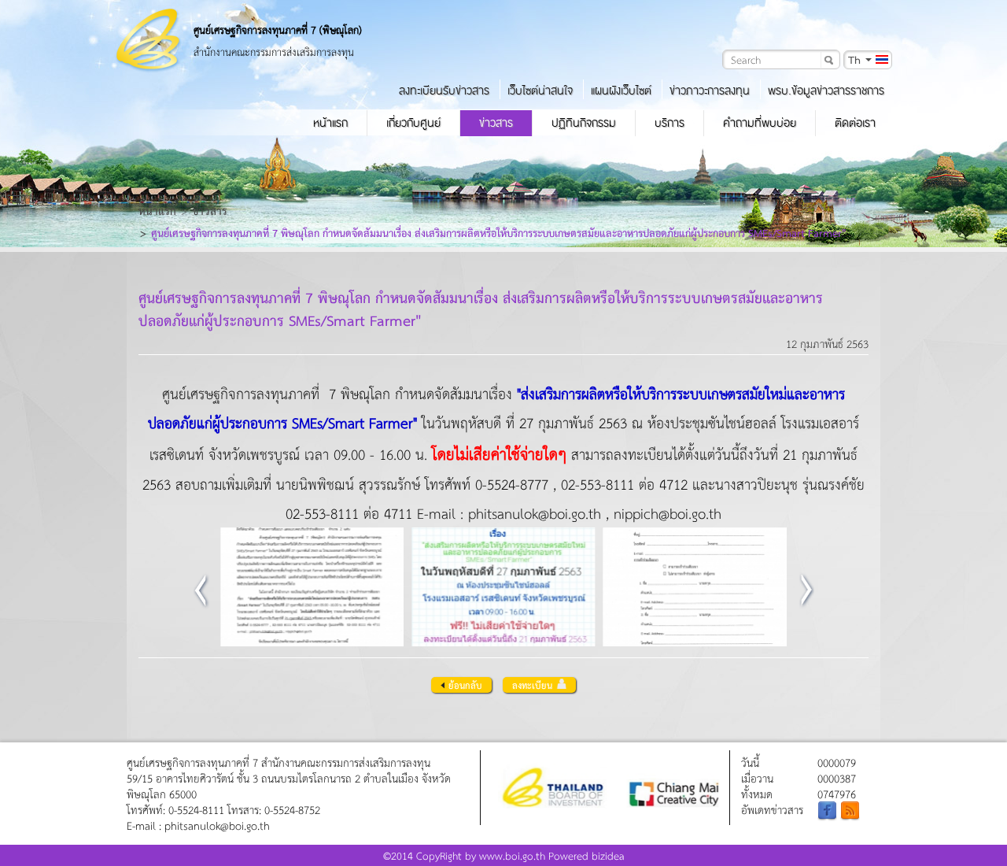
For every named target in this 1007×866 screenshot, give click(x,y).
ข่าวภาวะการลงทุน (709, 90)
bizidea (608, 855)
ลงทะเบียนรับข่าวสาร (444, 90)
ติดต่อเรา (855, 122)
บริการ (669, 122)
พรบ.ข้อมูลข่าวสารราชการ (826, 90)
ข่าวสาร (496, 122)
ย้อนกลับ (465, 685)
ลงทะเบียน (532, 685)
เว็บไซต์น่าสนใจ (540, 90)
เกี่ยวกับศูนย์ (413, 122)
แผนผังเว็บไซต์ (621, 90)
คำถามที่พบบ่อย (759, 122)
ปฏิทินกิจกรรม (583, 122)
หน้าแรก (330, 122)
